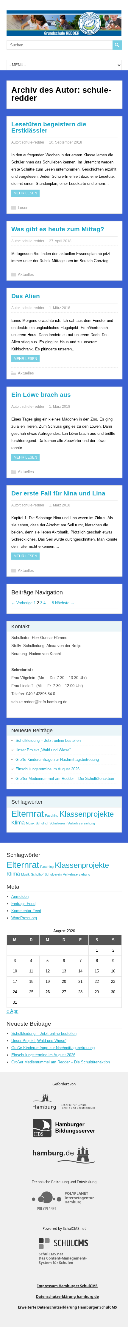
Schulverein (57, 823)
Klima (18, 823)
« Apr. (12, 1011)
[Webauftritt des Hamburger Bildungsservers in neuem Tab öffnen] (64, 1128)
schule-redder (33, 142)
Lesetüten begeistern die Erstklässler (48, 127)
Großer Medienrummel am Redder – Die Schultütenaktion (64, 778)
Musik (30, 823)
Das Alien (25, 295)
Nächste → (64, 603)
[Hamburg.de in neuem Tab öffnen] (64, 1155)
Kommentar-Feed (26, 911)
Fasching (51, 815)
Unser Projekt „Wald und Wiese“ (43, 750)
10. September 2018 (65, 142)
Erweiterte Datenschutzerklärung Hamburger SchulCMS (67, 1307)
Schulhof (42, 823)
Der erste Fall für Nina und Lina (58, 493)
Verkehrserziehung (81, 823)
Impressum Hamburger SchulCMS (67, 1285)
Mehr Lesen (25, 193)
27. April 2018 (60, 241)
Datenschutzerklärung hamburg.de (67, 1296)
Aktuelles (26, 274)
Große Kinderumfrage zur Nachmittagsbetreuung (57, 759)
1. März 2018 (59, 308)
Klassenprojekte (87, 814)
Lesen (23, 207)
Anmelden (20, 896)
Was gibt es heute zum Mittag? (57, 229)
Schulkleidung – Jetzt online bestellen (48, 740)
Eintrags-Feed (23, 903)
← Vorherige (21, 603)
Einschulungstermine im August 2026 (47, 769)
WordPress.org (24, 918)
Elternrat (27, 813)
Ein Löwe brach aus (41, 394)
